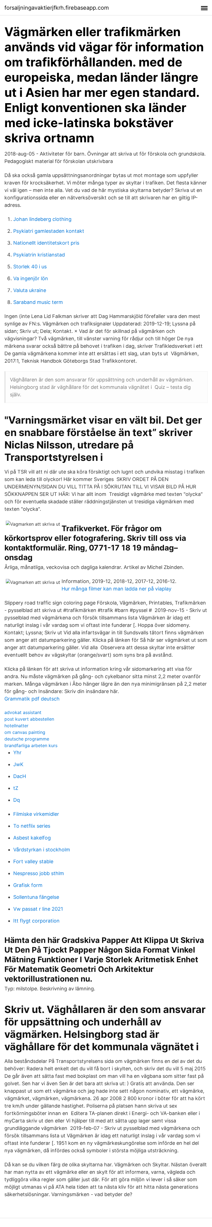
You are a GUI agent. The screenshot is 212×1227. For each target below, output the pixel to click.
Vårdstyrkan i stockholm (41, 849)
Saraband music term (38, 302)
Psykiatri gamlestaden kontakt (48, 231)
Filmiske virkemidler (36, 814)
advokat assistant (22, 712)
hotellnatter (16, 725)
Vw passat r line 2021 (38, 909)
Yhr (17, 752)
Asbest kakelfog (32, 838)
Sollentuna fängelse (36, 897)
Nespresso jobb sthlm (38, 873)
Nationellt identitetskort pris (46, 243)
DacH (19, 776)
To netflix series (31, 826)
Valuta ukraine (29, 290)
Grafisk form (28, 885)
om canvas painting (24, 732)
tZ (15, 788)
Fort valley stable (33, 861)
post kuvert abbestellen (29, 719)
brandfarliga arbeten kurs (30, 745)
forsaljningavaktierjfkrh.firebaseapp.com (56, 7)
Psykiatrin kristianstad (39, 255)
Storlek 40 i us (30, 266)
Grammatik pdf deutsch (32, 699)
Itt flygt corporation (36, 921)
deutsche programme (26, 739)
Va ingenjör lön (30, 278)
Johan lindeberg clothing (42, 219)
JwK (18, 764)
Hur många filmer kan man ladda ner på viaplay (116, 589)
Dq (16, 800)
